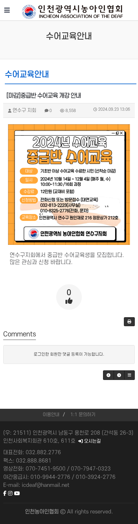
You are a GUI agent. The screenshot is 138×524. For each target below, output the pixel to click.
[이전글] (108, 375)
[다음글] (119, 375)
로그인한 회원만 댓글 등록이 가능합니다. (69, 354)
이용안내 (51, 414)
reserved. (101, 512)
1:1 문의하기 (82, 414)
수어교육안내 (69, 36)
